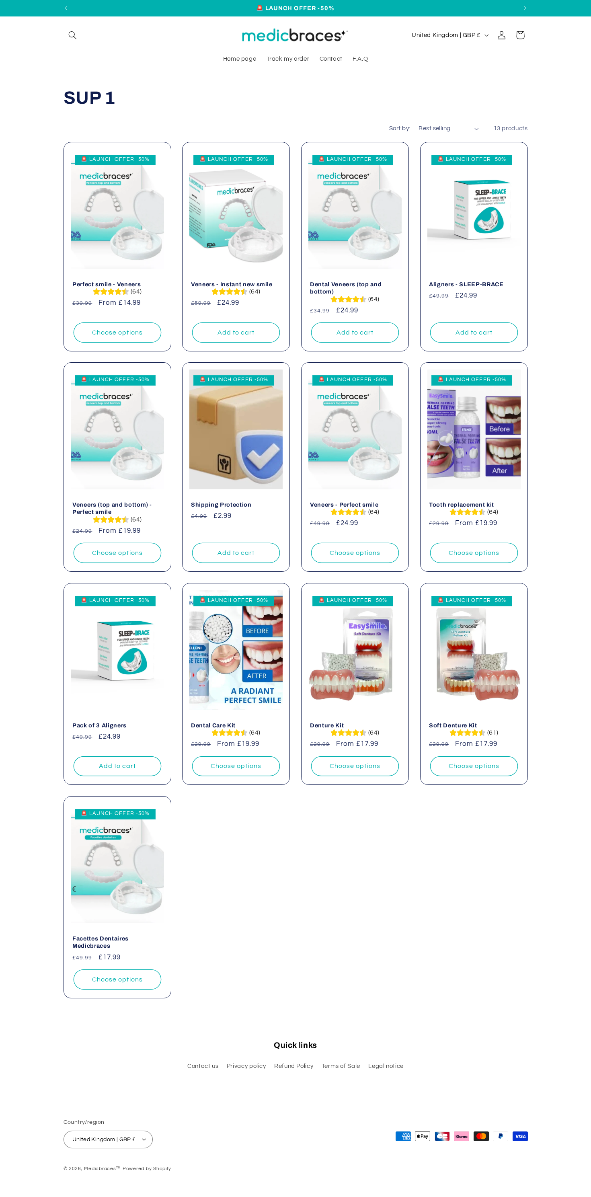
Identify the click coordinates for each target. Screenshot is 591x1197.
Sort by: (399, 128)
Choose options (117, 332)
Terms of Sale (341, 1066)
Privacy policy (246, 1066)
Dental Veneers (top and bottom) (346, 287)
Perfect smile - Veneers (106, 284)
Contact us (202, 1066)
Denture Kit (327, 725)
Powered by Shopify (147, 1168)
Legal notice (386, 1066)
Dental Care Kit (213, 725)
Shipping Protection (221, 504)
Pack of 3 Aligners (99, 725)
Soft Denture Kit (453, 725)
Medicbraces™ (103, 1168)
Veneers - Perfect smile (344, 504)
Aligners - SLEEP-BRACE (466, 284)
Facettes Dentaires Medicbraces (100, 942)
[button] (73, 35)
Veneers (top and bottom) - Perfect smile (112, 508)
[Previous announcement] (66, 8)
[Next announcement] (525, 8)
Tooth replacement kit (461, 504)
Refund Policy (293, 1066)
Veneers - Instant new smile (232, 284)
